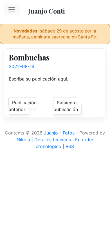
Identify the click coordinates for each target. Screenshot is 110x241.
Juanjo (51, 133)
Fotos (69, 133)
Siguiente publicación (65, 106)
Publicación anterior (23, 106)
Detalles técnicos (52, 139)
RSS (70, 146)
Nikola (23, 139)
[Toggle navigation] (12, 9)
